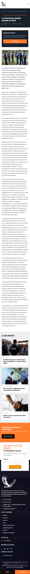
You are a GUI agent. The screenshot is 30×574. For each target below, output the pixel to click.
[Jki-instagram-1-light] (11, 549)
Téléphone (5, 459)
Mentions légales (14, 564)
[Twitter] (8, 549)
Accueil (3, 11)
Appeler (22, 572)
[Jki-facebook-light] (1, 549)
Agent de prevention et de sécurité (18, 11)
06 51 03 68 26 (15, 41)
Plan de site (23, 564)
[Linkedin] (4, 549)
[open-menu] (28, 4)
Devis (7, 572)
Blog (8, 11)
